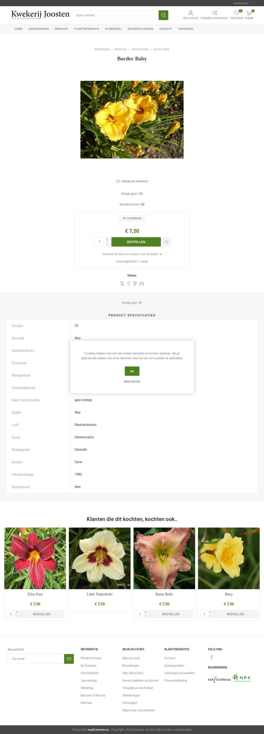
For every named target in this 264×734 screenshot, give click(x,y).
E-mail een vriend (141, 283)
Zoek (163, 15)
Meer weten (132, 381)
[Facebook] (212, 657)
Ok (132, 371)
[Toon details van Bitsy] (229, 558)
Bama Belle (164, 594)
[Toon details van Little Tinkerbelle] (100, 558)
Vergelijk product (134, 181)
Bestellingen (131, 665)
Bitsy (229, 594)
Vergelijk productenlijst (214, 17)
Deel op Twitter (122, 283)
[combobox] (115, 15)
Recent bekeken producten (141, 680)
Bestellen (136, 242)
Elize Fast (35, 594)
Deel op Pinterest (135, 283)
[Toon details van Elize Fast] (35, 558)
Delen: (132, 275)
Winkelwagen (131, 695)
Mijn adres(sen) (133, 673)
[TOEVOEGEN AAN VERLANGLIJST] (166, 242)
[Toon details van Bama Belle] (164, 558)
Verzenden (69, 659)
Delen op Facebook (128, 283)
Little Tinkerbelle (100, 594)
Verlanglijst (130, 703)
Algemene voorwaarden (139, 710)
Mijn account (190, 17)
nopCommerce (98, 729)
